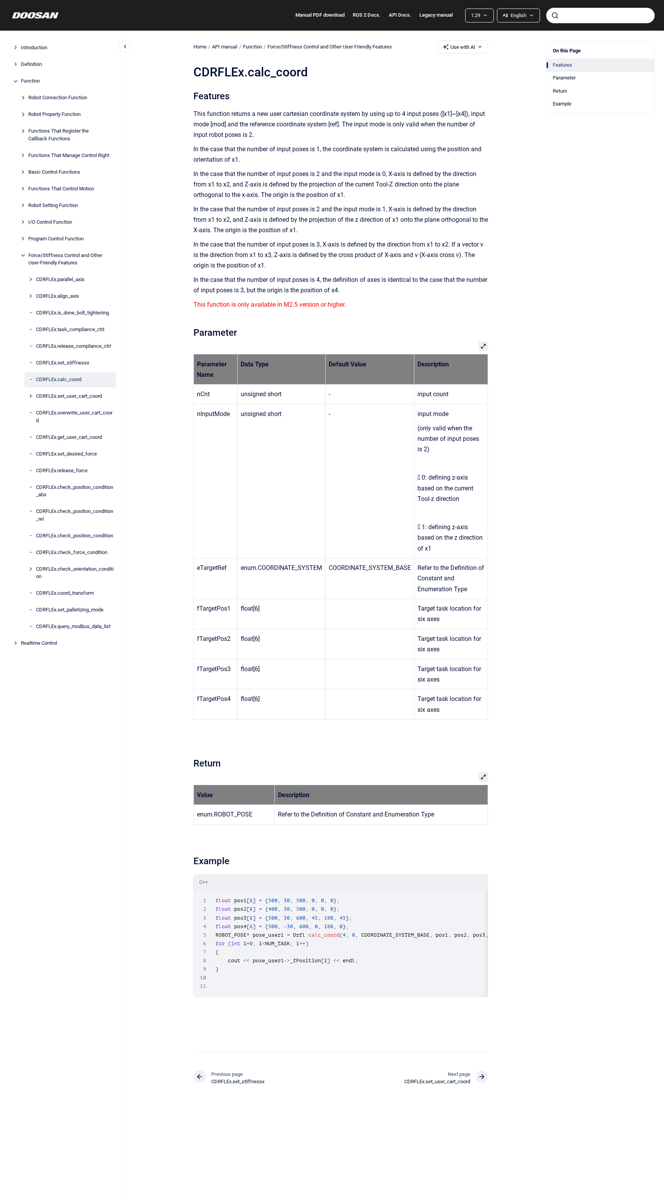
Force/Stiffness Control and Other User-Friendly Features (65, 259)
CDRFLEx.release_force (62, 470)
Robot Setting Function (53, 205)
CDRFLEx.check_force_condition (71, 552)
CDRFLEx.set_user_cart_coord (69, 396)
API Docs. (400, 15)
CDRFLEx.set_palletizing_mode (69, 610)
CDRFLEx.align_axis (57, 296)
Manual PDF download (320, 15)
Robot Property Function (54, 114)
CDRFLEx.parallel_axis (60, 280)
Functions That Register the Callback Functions (58, 135)
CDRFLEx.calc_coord (58, 380)
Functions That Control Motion (61, 189)
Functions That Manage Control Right (68, 155)
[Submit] (555, 15)
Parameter (564, 78)
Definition (31, 64)
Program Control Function (56, 239)
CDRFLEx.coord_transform (65, 593)
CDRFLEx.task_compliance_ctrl (70, 330)
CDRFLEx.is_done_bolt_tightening (72, 313)
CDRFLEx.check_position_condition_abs (74, 491)
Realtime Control (39, 643)
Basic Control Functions (54, 172)
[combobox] (600, 15)
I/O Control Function (50, 222)
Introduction (34, 48)
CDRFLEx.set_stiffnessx (62, 363)
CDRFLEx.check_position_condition (74, 536)
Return (560, 91)
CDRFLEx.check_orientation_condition (75, 573)
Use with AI (462, 47)
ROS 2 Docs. (367, 15)
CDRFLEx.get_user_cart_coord (69, 437)
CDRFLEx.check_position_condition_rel (74, 515)
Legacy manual (436, 15)
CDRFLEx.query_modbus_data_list (73, 627)
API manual (224, 47)
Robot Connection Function (57, 98)
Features (562, 65)
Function (30, 81)
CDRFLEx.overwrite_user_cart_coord (74, 417)
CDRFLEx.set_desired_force (66, 454)
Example (562, 104)
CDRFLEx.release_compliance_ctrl (73, 346)
